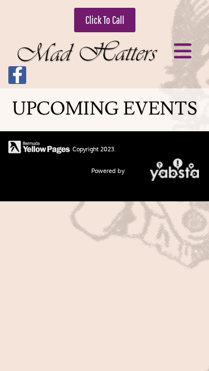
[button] (104, 20)
